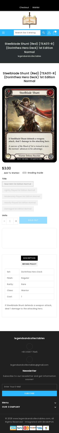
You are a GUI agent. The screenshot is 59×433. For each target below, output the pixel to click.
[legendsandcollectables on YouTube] (42, 3)
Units (4, 215)
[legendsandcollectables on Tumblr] (37, 3)
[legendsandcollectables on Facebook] (16, 3)
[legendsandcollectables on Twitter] (22, 3)
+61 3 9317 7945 (30, 351)
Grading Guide (35, 172)
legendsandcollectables (29, 56)
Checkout (24, 7)
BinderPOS (48, 421)
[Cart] (55, 32)
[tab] (29, 258)
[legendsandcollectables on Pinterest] (27, 3)
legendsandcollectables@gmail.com (29, 364)
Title (4, 178)
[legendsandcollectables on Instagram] (32, 3)
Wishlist (36, 7)
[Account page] (49, 32)
